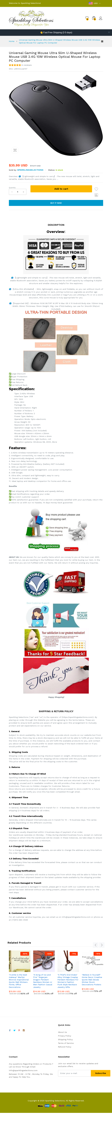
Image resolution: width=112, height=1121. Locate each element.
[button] (20, 65)
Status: (51, 170)
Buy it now (56, 203)
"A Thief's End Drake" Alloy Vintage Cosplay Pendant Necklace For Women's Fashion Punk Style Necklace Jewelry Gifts (68, 981)
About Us (62, 1032)
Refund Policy (64, 1047)
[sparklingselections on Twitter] (14, 1030)
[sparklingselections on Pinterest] (19, 1030)
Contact (13, 1056)
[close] (109, 32)
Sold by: (13, 170)
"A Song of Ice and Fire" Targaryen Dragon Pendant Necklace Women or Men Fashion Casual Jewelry (42, 981)
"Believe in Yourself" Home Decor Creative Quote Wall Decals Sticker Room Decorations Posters (92, 980)
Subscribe (100, 1073)
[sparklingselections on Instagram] (24, 1030)
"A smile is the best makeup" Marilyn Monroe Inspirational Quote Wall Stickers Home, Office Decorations (19, 981)
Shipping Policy (65, 1039)
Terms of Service (66, 1043)
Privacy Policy (64, 1036)
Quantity (12, 187)
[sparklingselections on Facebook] (10, 1030)
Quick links (64, 1025)
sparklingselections (30, 170)
